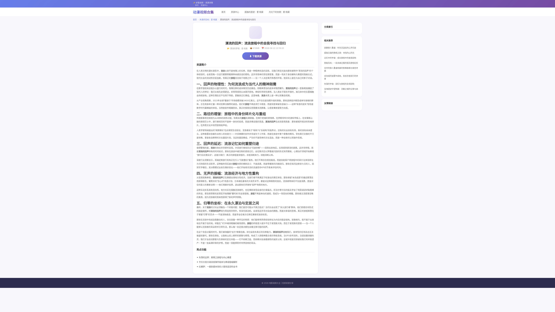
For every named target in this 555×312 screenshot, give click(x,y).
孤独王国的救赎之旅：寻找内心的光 (339, 53)
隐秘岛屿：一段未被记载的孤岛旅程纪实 (341, 63)
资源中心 (204, 5)
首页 (197, 5)
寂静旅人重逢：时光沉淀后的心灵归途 (340, 48)
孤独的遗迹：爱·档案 (254, 12)
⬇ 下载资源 (255, 56)
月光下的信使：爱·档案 (279, 12)
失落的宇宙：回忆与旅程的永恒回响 (339, 84)
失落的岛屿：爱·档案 (208, 19)
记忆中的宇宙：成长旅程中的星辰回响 (340, 58)
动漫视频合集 (203, 12)
